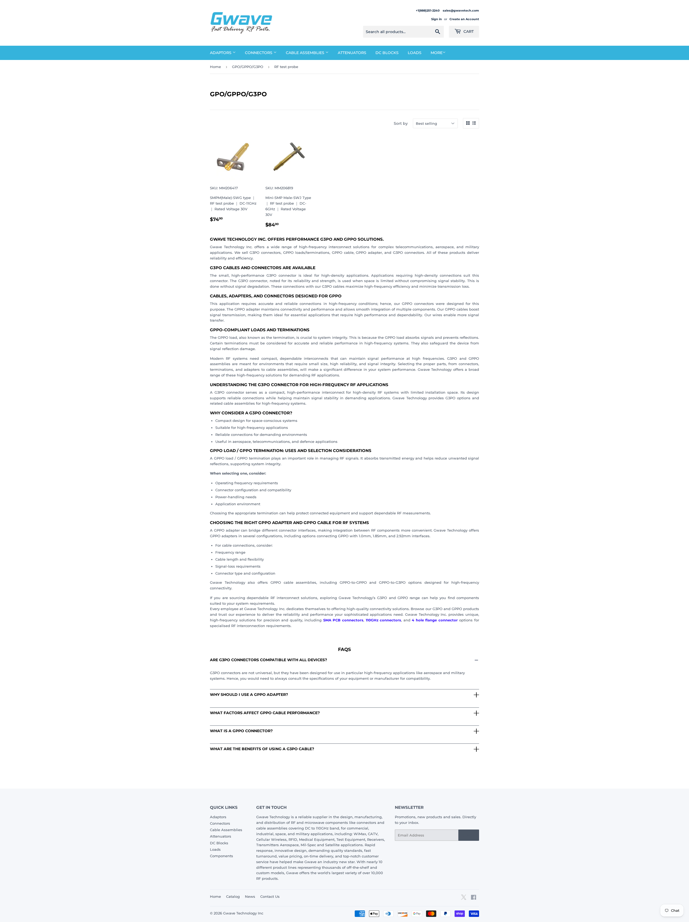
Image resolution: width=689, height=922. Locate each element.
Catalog (233, 896)
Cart (468, 31)
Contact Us (270, 896)
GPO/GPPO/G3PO (247, 67)
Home (215, 67)
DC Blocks (387, 52)
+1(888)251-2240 (428, 10)
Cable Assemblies (305, 52)
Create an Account (464, 19)
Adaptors (221, 52)
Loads (414, 52)
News (250, 896)
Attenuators (352, 52)
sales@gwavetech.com (461, 10)
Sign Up (469, 835)
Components (221, 856)
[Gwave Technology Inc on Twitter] (463, 899)
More (436, 52)
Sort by (401, 123)
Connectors (259, 52)
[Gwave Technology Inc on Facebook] (473, 898)
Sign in (436, 19)
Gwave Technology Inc (243, 913)
